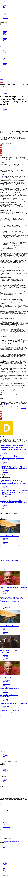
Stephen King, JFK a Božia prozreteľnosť (9, 561)
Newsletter (5, 6)
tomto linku (23, 408)
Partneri (4, 2)
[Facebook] (14, 146)
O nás (4, 1)
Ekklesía (4, 5)
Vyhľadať (2, 22)
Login (1, 20)
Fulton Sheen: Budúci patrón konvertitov (13, 587)
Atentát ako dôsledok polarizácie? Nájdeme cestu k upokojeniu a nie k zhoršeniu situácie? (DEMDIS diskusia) (13, 447)
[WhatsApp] (14, 151)
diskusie (3, 176)
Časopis (4, 4)
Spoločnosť (5, 31)
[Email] (14, 148)
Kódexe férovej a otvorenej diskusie (18, 406)
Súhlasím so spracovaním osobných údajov (10, 143)
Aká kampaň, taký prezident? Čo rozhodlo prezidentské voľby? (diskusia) (13, 467)
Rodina (4, 32)
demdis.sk (5, 404)
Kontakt (4, 7)
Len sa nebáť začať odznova (9, 536)
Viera (4, 33)
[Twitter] (14, 155)
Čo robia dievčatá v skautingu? (10, 601)
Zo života (5, 34)
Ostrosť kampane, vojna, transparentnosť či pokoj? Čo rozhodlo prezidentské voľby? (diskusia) (14, 457)
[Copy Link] (14, 153)
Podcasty (4, 35)
